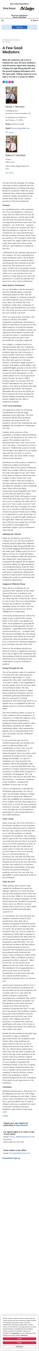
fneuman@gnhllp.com (20, 128)
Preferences (19, 1346)
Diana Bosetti (22, 1125)
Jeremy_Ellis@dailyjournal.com (22, 1137)
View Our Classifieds (19, 17)
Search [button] (35, 20)
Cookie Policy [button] (15, 1333)
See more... (10, 132)
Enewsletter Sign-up (11, 1158)
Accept (19, 1338)
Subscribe (19, 27)
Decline (19, 1342)
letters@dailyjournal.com (19, 1153)
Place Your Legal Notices (19, 15)
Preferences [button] (24, 1335)
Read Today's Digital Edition (19, 4)
